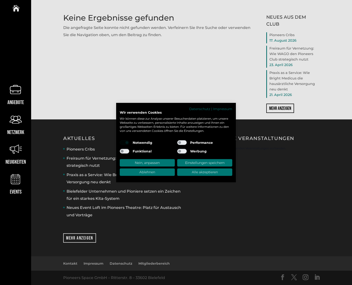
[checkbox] (124, 142)
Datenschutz (199, 109)
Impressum (222, 109)
